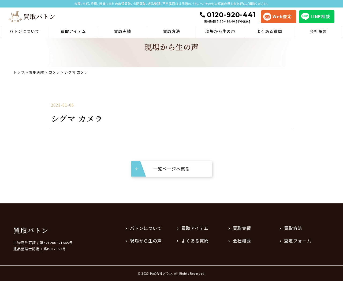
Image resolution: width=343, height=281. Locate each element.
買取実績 (122, 31)
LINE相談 (320, 16)
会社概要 (318, 31)
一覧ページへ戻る (171, 168)
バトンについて (24, 31)
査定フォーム (297, 240)
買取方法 (171, 31)
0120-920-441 (230, 17)
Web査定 (282, 16)
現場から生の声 (220, 31)
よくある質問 (269, 31)
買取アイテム (73, 31)
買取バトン (30, 230)
